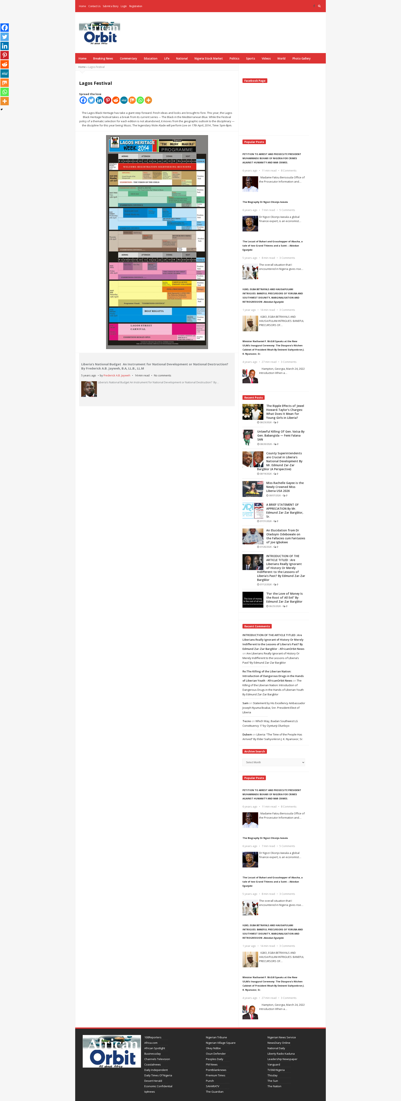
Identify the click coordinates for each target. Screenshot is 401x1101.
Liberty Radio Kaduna (281, 1053)
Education (150, 58)
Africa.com (150, 1043)
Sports (250, 58)
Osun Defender (216, 1053)
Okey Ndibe (213, 1048)
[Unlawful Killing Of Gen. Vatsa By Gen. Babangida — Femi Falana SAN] (248, 437)
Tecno (246, 721)
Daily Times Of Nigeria (158, 1075)
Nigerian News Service (282, 1037)
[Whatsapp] (140, 100)
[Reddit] (115, 100)
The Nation (274, 1086)
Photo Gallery (301, 58)
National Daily (276, 1048)
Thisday (273, 1075)
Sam (245, 703)
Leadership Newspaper (282, 1059)
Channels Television (157, 1059)
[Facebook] (314, 6)
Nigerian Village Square (221, 1043)
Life (166, 58)
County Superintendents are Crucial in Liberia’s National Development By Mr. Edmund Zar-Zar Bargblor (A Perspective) (279, 461)
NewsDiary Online (279, 1043)
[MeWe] (124, 100)
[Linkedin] (99, 100)
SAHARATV (212, 1086)
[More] (148, 100)
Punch (210, 1081)
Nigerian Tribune (216, 1037)
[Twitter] (91, 100)
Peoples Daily (214, 1059)
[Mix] (132, 100)
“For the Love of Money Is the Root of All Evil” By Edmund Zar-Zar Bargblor (284, 597)
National (182, 58)
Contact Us (94, 6)
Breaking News (103, 58)
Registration (135, 6)
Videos (266, 58)
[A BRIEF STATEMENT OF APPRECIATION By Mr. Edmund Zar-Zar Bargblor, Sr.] (252, 510)
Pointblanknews (216, 1070)
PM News (212, 1064)
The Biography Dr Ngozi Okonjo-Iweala (265, 201)
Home (82, 6)
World (281, 58)
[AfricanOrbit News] (100, 32)
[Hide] (1, 109)
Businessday (152, 1053)
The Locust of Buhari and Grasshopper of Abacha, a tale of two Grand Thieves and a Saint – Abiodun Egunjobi (272, 245)
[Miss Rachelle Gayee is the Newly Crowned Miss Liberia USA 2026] (252, 489)
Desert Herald (153, 1081)
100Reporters (152, 1037)
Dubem (247, 734)
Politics (234, 58)
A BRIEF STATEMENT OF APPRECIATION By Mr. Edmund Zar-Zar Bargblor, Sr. (284, 510)
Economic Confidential (158, 1086)
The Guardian (214, 1091)
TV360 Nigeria (276, 1070)
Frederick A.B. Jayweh (117, 375)
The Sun (273, 1081)
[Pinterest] (107, 100)
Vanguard (274, 1064)
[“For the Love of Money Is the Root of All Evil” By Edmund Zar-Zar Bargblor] (252, 599)
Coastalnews (152, 1064)
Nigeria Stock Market (208, 58)
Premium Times (215, 1075)
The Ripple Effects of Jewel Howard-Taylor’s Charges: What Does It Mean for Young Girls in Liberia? (285, 412)
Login (124, 6)
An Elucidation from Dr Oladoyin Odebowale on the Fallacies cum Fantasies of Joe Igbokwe (285, 536)
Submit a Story (110, 6)
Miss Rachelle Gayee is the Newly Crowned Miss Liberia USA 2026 (285, 487)
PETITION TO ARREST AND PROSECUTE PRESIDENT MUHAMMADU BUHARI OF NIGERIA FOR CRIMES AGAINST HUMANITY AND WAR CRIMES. (271, 158)
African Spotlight (154, 1048)
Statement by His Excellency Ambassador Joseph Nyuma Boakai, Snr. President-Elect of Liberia (273, 707)
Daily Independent (156, 1070)
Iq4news (149, 1091)
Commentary (128, 58)
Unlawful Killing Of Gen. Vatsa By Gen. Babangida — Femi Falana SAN (281, 435)
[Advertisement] (248, 27)
